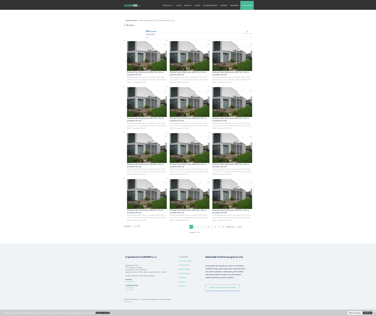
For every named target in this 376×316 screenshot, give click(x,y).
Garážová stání (184, 265)
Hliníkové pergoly (185, 261)
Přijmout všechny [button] (355, 313)
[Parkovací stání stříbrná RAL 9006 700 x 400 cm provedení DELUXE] (147, 56)
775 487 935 (129, 288)
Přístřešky (182, 278)
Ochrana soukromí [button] (88, 313)
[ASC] (247, 31)
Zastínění (182, 282)
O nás (178, 5)
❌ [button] (374, 311)
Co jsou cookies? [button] (75, 313)
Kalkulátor (247, 5)
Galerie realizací (210, 5)
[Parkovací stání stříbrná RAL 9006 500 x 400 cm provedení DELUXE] (232, 148)
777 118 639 (129, 282)
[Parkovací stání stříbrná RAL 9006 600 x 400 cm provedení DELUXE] (189, 102)
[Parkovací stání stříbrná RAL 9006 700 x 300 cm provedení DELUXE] (232, 56)
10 (223, 227)
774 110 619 (129, 290)
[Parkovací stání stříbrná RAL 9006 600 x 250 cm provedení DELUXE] (189, 148)
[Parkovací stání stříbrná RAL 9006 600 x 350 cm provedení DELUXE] (232, 102)
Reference (234, 5)
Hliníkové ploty (184, 269)
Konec (239, 227)
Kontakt (188, 5)
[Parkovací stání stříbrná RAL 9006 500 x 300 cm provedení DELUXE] (189, 194)
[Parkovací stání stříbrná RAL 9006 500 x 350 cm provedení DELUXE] (147, 194)
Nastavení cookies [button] (102, 313)
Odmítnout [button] (367, 313)
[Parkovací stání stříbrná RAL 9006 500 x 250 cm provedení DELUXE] (232, 194)
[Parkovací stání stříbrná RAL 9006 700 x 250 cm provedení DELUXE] (147, 102)
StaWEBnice (128, 302)
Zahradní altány (184, 273)
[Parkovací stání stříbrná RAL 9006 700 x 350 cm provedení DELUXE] (189, 56)
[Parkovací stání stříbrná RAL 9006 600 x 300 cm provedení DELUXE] (147, 148)
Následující (230, 227)
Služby (197, 5)
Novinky (223, 5)
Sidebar (131, 25)
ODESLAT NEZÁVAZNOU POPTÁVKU (222, 288)
